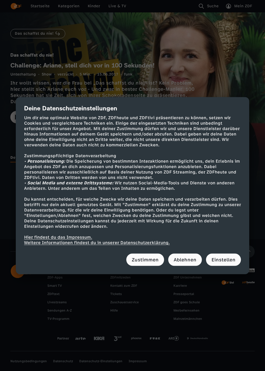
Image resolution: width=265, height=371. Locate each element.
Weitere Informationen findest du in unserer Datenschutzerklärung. (97, 242)
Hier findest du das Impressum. (58, 236)
